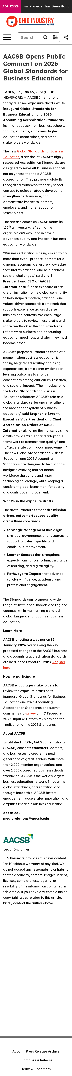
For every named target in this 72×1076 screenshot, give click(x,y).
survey (30, 713)
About (17, 1051)
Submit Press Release (36, 1060)
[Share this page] (66, 37)
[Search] (45, 37)
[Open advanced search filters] (55, 37)
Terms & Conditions (36, 1069)
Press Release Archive (43, 1051)
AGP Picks (10, 6)
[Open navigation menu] (7, 37)
